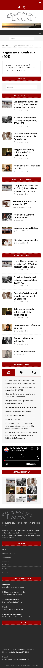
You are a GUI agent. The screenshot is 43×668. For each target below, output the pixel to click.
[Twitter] (24, 7)
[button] (39, 2)
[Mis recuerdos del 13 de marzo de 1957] (6, 203)
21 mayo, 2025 (20, 354)
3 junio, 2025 (19, 110)
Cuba (4, 568)
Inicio (4, 549)
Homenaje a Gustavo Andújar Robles (24, 216)
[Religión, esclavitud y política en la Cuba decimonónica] (7, 152)
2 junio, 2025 (19, 142)
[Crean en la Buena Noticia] (7, 230)
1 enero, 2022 (20, 220)
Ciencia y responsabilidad (26, 240)
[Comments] (34, 372)
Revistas (5, 565)
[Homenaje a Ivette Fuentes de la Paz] (7, 167)
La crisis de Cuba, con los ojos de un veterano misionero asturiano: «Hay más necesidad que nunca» (20, 426)
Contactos (6, 557)
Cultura (5, 572)
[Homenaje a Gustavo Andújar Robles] (7, 217)
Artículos (5, 561)
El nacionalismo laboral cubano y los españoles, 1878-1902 (25, 120)
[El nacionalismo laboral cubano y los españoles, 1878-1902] (7, 119)
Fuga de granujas (12, 419)
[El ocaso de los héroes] (7, 354)
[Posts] (8, 372)
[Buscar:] (21, 38)
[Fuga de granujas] (21, 498)
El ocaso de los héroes (24, 351)
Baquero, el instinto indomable (23, 339)
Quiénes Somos (8, 553)
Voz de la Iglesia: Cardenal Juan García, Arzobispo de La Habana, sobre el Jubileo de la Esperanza (21, 435)
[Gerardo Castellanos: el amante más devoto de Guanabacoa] (7, 136)
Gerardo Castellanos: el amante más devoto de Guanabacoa (25, 136)
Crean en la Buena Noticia (26, 228)
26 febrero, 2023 (20, 231)
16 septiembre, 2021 (21, 207)
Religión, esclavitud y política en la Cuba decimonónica (24, 152)
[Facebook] (19, 7)
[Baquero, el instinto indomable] (7, 340)
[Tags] (21, 372)
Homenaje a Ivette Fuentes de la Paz (21, 407)
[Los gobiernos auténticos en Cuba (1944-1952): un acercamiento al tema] (7, 104)
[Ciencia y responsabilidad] (7, 242)
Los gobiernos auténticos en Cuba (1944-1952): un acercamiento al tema (26, 104)
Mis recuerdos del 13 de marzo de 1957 (24, 203)
